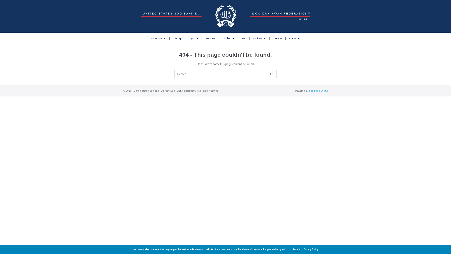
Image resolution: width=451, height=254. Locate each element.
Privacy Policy (311, 249)
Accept (296, 249)
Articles (226, 38)
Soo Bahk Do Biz (318, 90)
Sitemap (177, 38)
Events (292, 38)
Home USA (156, 38)
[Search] (271, 74)
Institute (257, 38)
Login (191, 38)
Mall (244, 38)
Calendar (277, 38)
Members (210, 38)
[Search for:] (225, 73)
